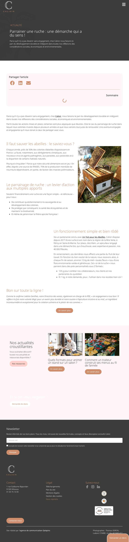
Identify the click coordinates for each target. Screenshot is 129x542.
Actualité (16, 25)
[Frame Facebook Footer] (87, 486)
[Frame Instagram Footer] (92, 486)
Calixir (58, 116)
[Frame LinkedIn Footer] (98, 486)
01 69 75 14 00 (12, 492)
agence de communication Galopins (35, 530)
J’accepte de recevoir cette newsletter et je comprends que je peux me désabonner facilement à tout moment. (47, 446)
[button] (12, 83)
